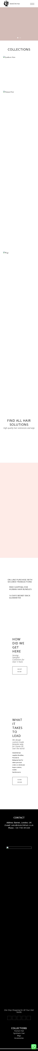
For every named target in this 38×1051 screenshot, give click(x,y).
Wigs (19, 1036)
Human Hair (19, 1031)
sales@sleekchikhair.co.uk (22, 825)
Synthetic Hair (19, 1033)
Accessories (19, 1038)
